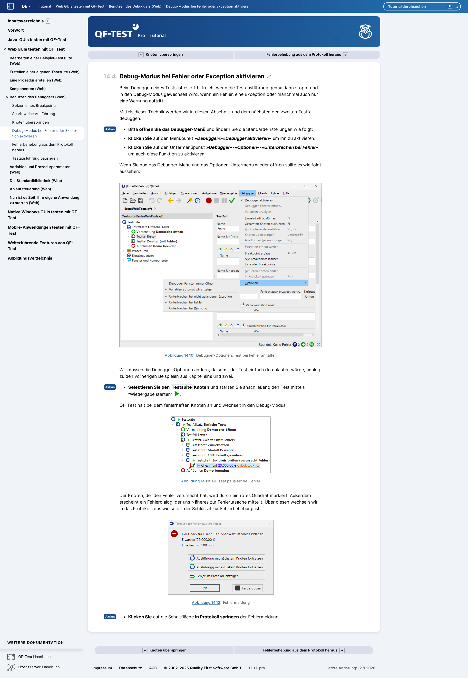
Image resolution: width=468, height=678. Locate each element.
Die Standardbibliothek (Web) (36, 180)
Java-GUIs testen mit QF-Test (37, 39)
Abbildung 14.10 (179, 355)
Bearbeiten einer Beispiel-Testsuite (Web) (41, 61)
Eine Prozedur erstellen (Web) (36, 80)
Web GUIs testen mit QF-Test (80, 6)
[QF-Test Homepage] (117, 32)
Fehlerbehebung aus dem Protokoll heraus (42, 147)
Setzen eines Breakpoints (34, 105)
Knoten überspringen (30, 122)
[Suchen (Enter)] (456, 6)
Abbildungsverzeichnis (30, 258)
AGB (153, 668)
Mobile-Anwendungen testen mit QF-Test (44, 230)
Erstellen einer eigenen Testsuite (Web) (45, 72)
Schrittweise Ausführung (33, 114)
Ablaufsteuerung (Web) (30, 189)
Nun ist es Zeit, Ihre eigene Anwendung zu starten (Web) (44, 200)
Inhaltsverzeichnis (28, 20)
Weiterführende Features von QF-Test (41, 245)
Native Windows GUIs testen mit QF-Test (43, 214)
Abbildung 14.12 (206, 602)
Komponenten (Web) (28, 88)
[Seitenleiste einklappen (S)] (10, 6)
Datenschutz (130, 668)
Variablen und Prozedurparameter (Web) (40, 169)
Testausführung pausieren (35, 158)
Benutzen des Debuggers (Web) (135, 6)
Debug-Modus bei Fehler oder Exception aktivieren (208, 6)
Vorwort (16, 30)
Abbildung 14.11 (195, 481)
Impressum (102, 668)
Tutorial (45, 6)
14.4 (109, 76)
